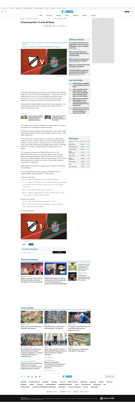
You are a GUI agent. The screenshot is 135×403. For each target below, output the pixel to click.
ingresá (131, 11)
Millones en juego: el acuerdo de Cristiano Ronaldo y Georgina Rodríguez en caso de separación (32, 280)
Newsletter (132, 15)
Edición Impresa (51, 384)
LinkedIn (32, 376)
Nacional (24, 384)
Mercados (84, 382)
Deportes (29, 18)
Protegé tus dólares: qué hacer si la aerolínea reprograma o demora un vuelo (79, 328)
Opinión (85, 15)
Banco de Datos (73, 382)
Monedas (71, 141)
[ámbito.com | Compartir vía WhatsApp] (56, 26)
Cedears (88, 141)
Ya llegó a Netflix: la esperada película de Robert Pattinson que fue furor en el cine (79, 72)
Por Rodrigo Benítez (48, 357)
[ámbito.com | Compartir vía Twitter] (60, 26)
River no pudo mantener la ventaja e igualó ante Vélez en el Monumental (79, 53)
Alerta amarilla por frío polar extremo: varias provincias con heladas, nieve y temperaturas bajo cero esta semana (80, 92)
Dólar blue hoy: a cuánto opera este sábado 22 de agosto (78, 350)
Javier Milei (18, 8)
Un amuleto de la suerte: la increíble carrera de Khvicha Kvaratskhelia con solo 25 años (59, 118)
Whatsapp (39, 376)
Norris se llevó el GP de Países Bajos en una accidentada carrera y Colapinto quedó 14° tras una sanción (81, 102)
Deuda (59, 8)
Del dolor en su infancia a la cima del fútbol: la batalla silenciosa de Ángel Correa (42, 47)
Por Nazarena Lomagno (49, 370)
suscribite (127, 11)
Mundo (32, 384)
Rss (105, 384)
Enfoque (11, 8)
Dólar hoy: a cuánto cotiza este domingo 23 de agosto (79, 65)
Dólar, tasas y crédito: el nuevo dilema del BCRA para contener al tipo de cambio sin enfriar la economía (55, 351)
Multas (85, 387)
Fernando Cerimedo (28, 8)
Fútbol (35, 18)
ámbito (22, 18)
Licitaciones (94, 387)
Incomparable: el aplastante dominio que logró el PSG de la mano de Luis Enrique (84, 278)
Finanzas (58, 15)
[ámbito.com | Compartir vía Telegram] (63, 26)
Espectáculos (86, 384)
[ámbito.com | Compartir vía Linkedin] (61, 26)
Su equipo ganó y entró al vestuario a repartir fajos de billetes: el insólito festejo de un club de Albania (84, 267)
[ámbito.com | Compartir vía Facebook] (58, 26)
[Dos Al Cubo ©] (107, 398)
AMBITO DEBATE (81, 391)
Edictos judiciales (75, 387)
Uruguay (93, 15)
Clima (47, 8)
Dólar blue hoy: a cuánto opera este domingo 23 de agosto (79, 60)
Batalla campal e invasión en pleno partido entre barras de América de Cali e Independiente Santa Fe (35, 118)
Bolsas (76, 141)
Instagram (28, 376)
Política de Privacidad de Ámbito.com (44, 387)
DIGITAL (51, 391)
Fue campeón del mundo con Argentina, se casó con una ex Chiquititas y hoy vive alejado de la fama (79, 45)
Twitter (21, 376)
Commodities (82, 141)
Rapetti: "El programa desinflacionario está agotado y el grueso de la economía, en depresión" (54, 365)
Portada (23, 382)
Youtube (36, 376)
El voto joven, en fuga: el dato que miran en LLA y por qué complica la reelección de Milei (81, 110)
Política (67, 15)
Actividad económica (39, 8)
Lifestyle (109, 382)
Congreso (53, 8)
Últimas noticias (34, 382)
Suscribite (59, 252)
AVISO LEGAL (62, 387)
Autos (77, 384)
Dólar (41, 15)
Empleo (64, 8)
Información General (65, 384)
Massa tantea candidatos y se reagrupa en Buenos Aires (81, 85)
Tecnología (97, 384)
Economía (49, 15)
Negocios (75, 15)
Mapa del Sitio (25, 387)
